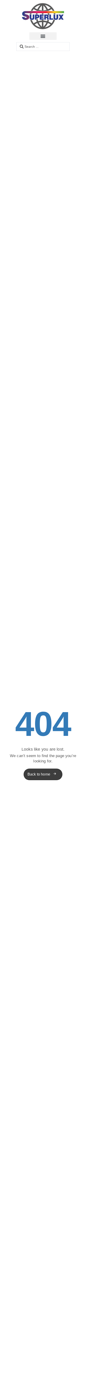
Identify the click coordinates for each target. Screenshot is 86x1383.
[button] (43, 36)
